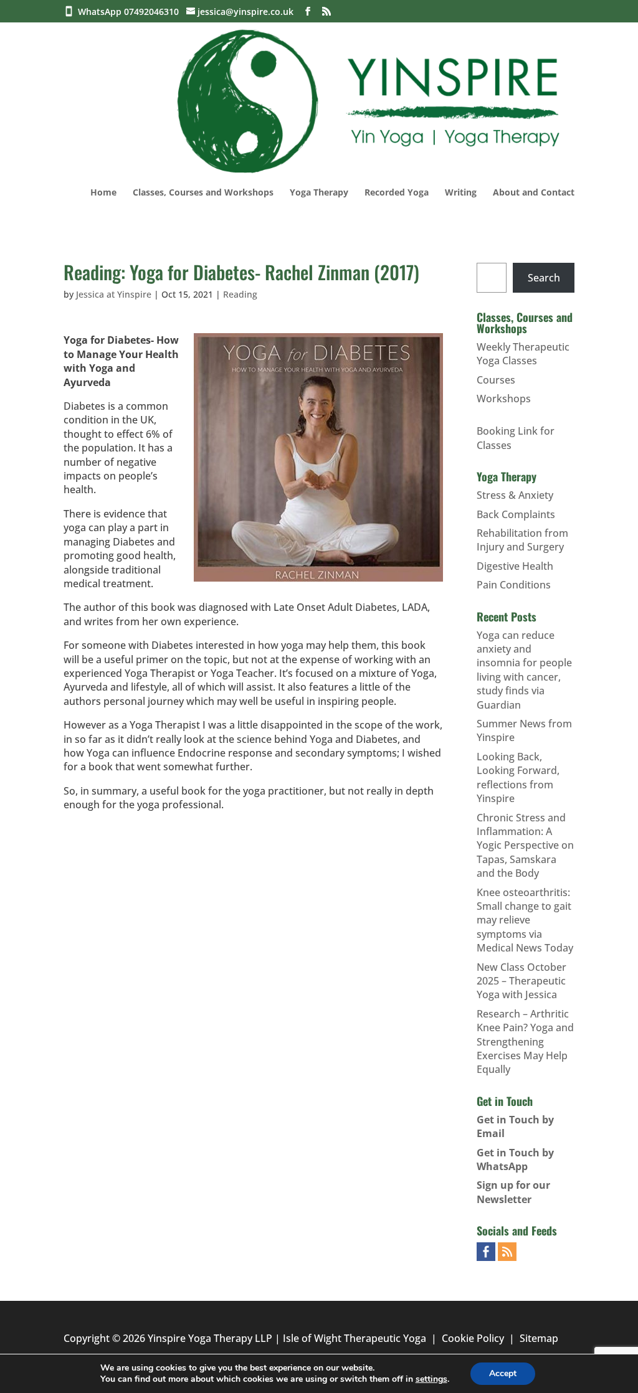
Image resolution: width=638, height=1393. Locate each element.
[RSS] (326, 11)
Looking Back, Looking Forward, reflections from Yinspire (518, 777)
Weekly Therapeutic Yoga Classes (523, 353)
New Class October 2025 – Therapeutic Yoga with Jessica (521, 981)
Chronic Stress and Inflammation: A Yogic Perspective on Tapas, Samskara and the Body (525, 846)
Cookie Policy (473, 1338)
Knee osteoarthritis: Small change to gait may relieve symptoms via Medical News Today (525, 920)
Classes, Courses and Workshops (203, 193)
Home (103, 193)
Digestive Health (515, 566)
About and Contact (533, 193)
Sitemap (539, 1338)
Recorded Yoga (396, 193)
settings (431, 1379)
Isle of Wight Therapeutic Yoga (354, 1338)
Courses (496, 380)
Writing (461, 193)
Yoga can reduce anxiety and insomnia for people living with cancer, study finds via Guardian (524, 670)
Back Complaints (516, 514)
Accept (503, 1373)
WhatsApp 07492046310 (131, 11)
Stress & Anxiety (515, 495)
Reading (240, 294)
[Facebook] (307, 11)
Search (544, 278)
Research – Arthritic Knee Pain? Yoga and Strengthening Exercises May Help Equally (525, 1042)
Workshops (504, 398)
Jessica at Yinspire (113, 294)
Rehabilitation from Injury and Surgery (522, 540)
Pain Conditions (514, 585)
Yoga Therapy (319, 193)
